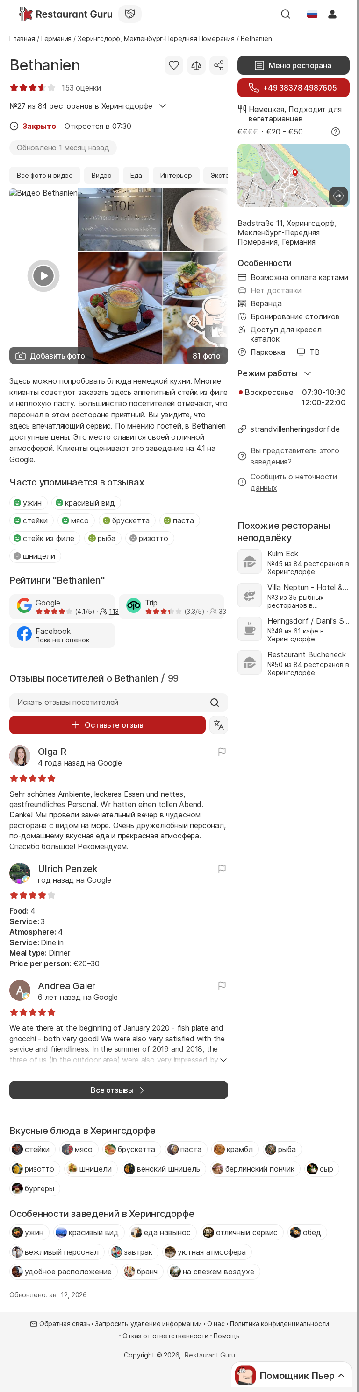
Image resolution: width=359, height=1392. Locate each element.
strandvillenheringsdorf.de (295, 429)
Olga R (52, 751)
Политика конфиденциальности (279, 1324)
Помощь (227, 1336)
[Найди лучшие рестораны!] (65, 14)
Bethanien (44, 65)
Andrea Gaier (67, 985)
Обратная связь (64, 1324)
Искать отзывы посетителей (67, 702)
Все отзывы (112, 1090)
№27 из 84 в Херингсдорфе (80, 106)
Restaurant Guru (210, 1355)
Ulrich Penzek (68, 868)
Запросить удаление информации (148, 1324)
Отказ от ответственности (165, 1336)
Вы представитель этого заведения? (295, 456)
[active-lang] (312, 14)
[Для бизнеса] (130, 14)
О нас (216, 1324)
